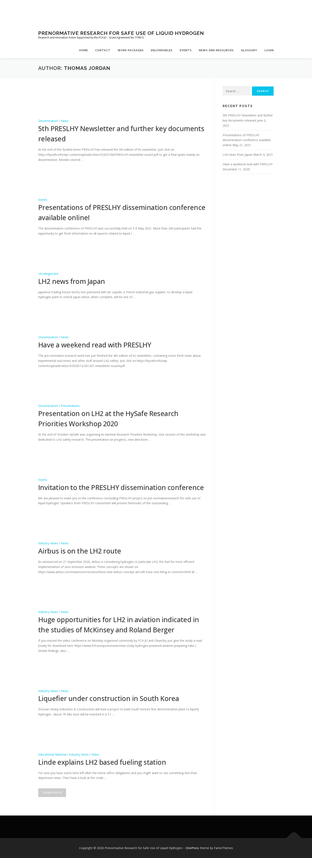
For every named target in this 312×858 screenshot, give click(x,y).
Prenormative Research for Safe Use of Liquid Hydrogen (121, 33)
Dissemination (48, 121)
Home (83, 50)
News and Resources (216, 50)
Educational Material (52, 754)
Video (95, 754)
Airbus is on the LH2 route (79, 550)
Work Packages (131, 50)
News (65, 121)
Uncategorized (48, 274)
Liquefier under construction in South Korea (108, 698)
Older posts (52, 792)
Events (186, 50)
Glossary (249, 50)
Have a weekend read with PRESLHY (94, 344)
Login (269, 50)
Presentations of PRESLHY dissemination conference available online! (247, 140)
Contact (102, 50)
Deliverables (162, 50)
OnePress (192, 848)
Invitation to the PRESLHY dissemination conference (121, 487)
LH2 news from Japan (71, 281)
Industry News (48, 543)
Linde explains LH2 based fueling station (102, 762)
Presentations (70, 406)
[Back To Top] (294, 838)
